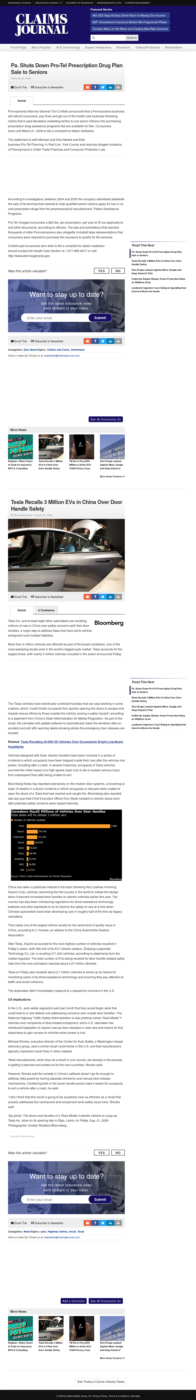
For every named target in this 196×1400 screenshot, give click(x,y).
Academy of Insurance (79, 2)
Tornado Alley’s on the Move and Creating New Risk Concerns (130, 29)
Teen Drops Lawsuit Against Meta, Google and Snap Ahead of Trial (111, 467)
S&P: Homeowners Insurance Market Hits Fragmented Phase (129, 22)
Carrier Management (137, 2)
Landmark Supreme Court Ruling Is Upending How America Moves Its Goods (158, 289)
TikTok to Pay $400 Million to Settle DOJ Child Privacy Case (80, 465)
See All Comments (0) (106, 419)
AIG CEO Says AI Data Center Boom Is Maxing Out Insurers (128, 15)
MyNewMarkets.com (109, 2)
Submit (100, 317)
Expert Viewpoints (98, 47)
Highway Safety (57, 1231)
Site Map (135, 1396)
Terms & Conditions (119, 1396)
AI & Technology (68, 47)
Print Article (118, 87)
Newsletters (173, 47)
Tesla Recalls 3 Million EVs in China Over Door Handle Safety (51, 465)
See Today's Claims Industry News (101, 1381)
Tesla (81, 1231)
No (118, 271)
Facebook (95, 87)
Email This (20, 87)
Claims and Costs (58, 349)
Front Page (19, 47)
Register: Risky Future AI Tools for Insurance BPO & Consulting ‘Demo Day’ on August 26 (20, 468)
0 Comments (46, 610)
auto (43, 1231)
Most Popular (41, 47)
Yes (101, 271)
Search (132, 37)
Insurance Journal (19, 2)
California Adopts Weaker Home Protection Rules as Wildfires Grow (158, 717)
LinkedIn (110, 87)
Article (22, 101)
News (27, 1231)
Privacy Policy (100, 1396)
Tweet (103, 87)
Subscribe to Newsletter (49, 87)
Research (123, 47)
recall (72, 1231)
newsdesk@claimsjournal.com (62, 355)
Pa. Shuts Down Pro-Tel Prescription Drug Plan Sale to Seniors (156, 690)
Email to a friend (87, 87)
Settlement (78, 349)
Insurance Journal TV (48, 2)
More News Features (111, 476)
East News (30, 349)
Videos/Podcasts (147, 47)
